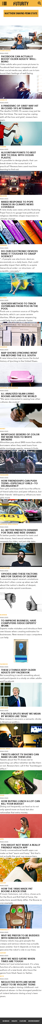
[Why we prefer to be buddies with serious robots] (21, 916)
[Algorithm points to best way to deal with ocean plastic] (21, 134)
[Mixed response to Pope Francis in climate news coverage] (21, 183)
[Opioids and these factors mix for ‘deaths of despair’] (21, 555)
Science (6, 1021)
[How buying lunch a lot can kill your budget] (21, 782)
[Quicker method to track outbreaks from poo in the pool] (21, 285)
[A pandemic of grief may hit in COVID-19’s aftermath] (21, 87)
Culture (22, 1021)
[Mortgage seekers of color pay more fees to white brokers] (21, 415)
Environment (34, 1021)
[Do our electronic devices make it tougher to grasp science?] (21, 232)
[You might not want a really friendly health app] (21, 826)
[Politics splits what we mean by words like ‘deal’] (21, 695)
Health (14, 1021)
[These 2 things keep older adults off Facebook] (21, 651)
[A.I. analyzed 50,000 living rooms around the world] (21, 375)
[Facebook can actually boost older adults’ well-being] (21, 37)
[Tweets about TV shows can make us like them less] (21, 735)
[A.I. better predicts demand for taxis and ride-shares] (21, 511)
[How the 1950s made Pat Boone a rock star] (21, 870)
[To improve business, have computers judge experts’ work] (21, 602)
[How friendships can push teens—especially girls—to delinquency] (21, 462)
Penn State (4, 53)
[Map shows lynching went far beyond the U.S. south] (21, 334)
